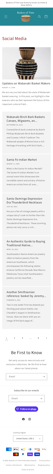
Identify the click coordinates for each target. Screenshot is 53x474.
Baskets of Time (15, 460)
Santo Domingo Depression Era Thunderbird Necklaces (24, 200)
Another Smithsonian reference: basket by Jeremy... (26, 294)
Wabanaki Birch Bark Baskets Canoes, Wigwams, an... (26, 119)
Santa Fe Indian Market (22, 160)
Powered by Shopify (29, 460)
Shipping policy (44, 465)
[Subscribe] (43, 376)
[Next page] (46, 338)
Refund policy (30, 465)
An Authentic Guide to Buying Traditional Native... (26, 243)
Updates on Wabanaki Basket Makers (26, 83)
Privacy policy (44, 460)
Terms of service (28, 470)
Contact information (14, 465)
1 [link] (6, 338)
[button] (6, 16)
